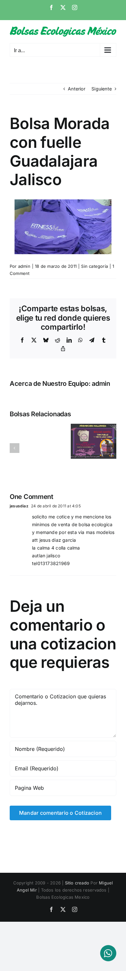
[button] (14, 448)
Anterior (76, 88)
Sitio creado (77, 882)
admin (24, 266)
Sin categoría (94, 266)
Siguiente (101, 88)
